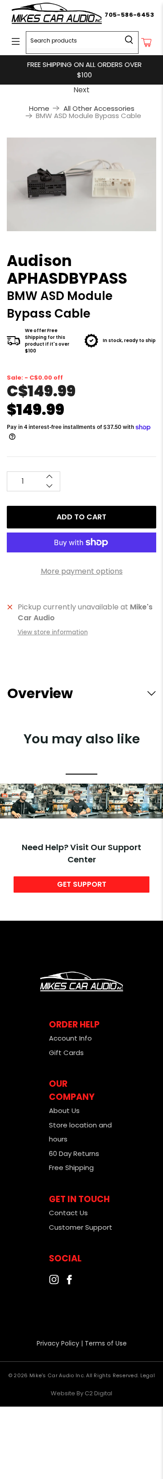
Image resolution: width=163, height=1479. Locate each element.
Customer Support (80, 1227)
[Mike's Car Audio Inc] (56, 15)
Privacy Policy (58, 1343)
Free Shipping (71, 1167)
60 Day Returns (74, 1153)
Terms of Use (106, 1343)
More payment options (82, 571)
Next (81, 90)
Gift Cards (66, 1052)
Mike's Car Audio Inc (56, 1375)
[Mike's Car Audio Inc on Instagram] (54, 1282)
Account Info (70, 1038)
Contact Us (68, 1212)
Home (39, 108)
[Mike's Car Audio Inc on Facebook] (69, 1282)
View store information (53, 632)
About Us (64, 1110)
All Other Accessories (98, 108)
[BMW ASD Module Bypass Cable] (81, 184)
